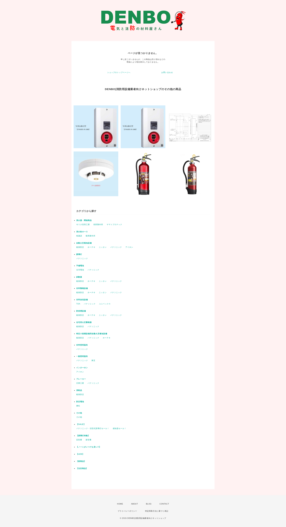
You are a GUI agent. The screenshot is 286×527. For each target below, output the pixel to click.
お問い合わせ (167, 72)
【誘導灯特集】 (83, 436)
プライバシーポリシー (127, 511)
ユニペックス (105, 304)
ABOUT (134, 504)
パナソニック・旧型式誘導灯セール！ (92, 428)
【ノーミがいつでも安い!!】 (88, 447)
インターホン (82, 368)
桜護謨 (79, 236)
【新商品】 (81, 461)
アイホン (129, 247)
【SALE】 (81, 424)
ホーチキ (91, 247)
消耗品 (79, 390)
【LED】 (80, 454)
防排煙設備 (81, 311)
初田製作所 (98, 224)
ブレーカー (81, 379)
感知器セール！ (119, 428)
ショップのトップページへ (118, 72)
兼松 (78, 406)
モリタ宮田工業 (83, 224)
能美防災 (80, 247)
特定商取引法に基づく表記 (156, 511)
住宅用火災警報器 (84, 322)
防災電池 (80, 402)
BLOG (148, 504)
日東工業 (80, 383)
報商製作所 (90, 236)
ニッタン (103, 247)
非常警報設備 (82, 288)
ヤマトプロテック (114, 224)
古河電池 (80, 270)
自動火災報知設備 (84, 243)
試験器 (79, 277)
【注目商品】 (82, 468)
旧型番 (79, 440)
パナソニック (116, 247)
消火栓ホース (82, 232)
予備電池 (80, 266)
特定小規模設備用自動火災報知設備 (91, 334)
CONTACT (164, 504)
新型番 (88, 440)
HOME (120, 504)
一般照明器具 (82, 356)
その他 (79, 413)
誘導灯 (79, 254)
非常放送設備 (82, 300)
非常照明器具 (82, 345)
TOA (78, 304)
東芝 (93, 360)
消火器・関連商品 (84, 220)
